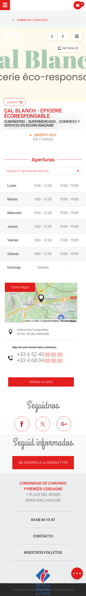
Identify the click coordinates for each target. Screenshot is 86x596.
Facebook (24, 427)
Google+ (67, 427)
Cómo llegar (20, 287)
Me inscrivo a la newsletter (43, 463)
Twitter (45, 427)
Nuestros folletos (43, 552)
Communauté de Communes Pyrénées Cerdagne (43, 589)
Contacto (43, 536)
